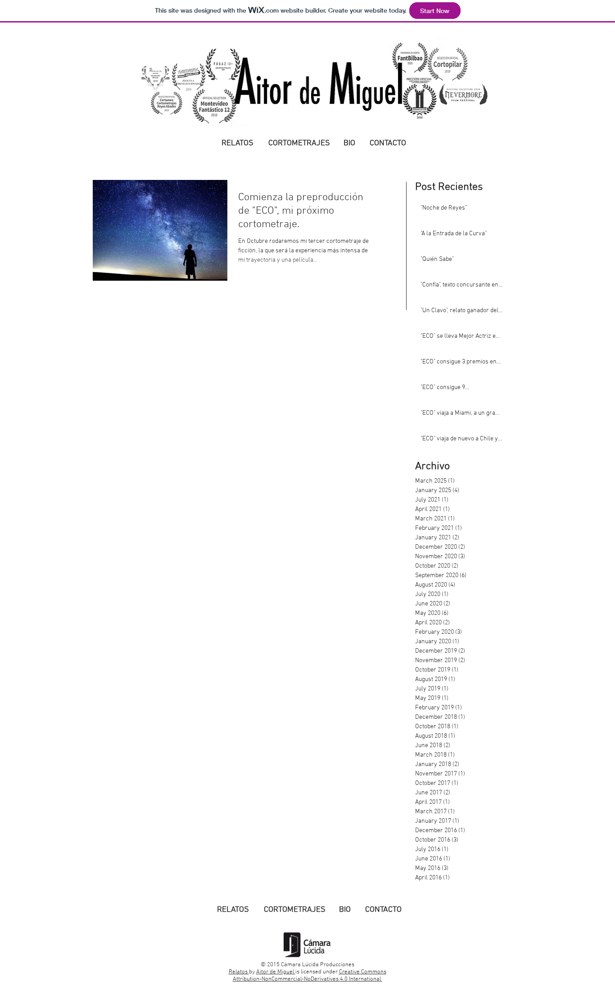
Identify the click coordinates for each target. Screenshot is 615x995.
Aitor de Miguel (275, 972)
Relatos (239, 972)
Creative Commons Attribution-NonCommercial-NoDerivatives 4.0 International (309, 975)
